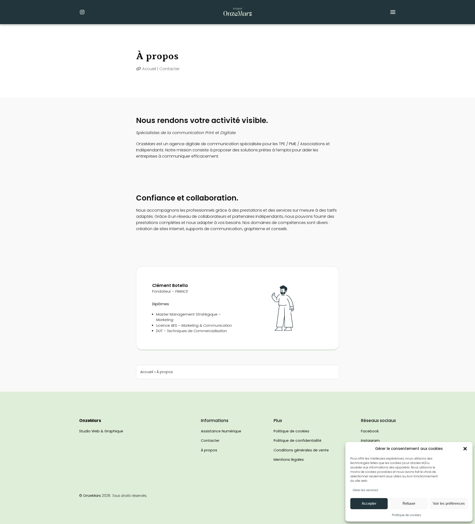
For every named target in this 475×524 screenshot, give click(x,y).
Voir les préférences (449, 503)
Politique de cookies (406, 515)
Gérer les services (365, 490)
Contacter (169, 69)
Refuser (409, 503)
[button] (465, 448)
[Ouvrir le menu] (393, 12)
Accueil (149, 69)
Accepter (369, 503)
